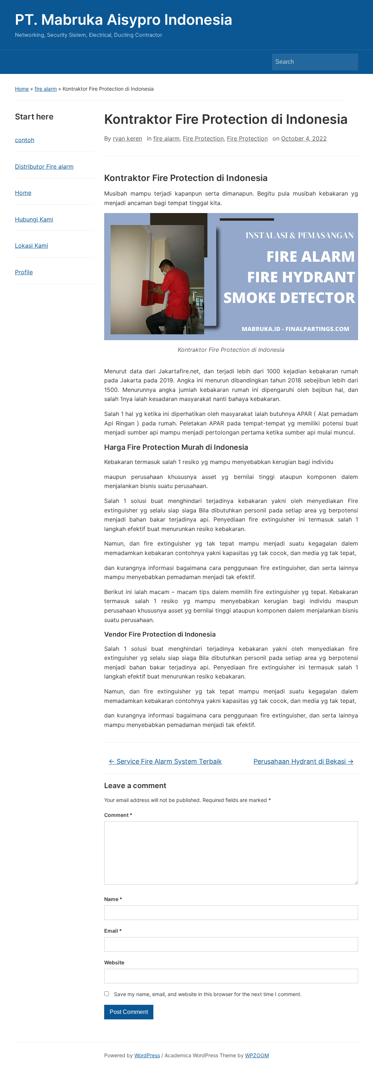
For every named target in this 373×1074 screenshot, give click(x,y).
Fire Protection (203, 138)
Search (348, 62)
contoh (24, 139)
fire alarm (46, 89)
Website (114, 962)
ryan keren (127, 138)
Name (113, 899)
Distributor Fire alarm (44, 166)
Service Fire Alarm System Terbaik (165, 761)
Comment (118, 815)
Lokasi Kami (31, 245)
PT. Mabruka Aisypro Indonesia (123, 19)
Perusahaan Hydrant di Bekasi (304, 761)
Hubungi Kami (34, 219)
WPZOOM (257, 1055)
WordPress (147, 1055)
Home (22, 89)
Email (113, 931)
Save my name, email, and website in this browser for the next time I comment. (208, 994)
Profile (24, 272)
